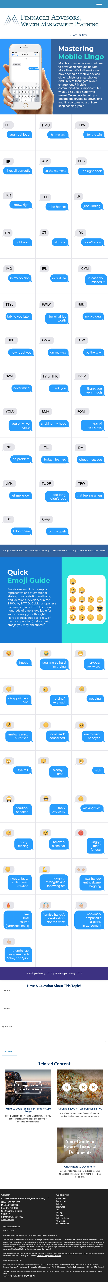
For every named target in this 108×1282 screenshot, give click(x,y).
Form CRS (10, 1231)
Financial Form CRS (13, 1226)
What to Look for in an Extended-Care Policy (28, 1110)
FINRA (39, 1264)
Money (59, 1212)
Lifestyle (59, 1215)
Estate (59, 1204)
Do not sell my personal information (49, 1255)
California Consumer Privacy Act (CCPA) (74, 1253)
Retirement (61, 1198)
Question (7, 1026)
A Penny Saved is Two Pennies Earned (80, 1108)
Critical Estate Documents (80, 1166)
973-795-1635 (80, 34)
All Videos (60, 1220)
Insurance (60, 1206)
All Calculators (62, 1223)
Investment (61, 1201)
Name (7, 990)
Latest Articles (62, 1218)
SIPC (44, 1264)
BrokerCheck (52, 1235)
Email (7, 1008)
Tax (57, 1209)
